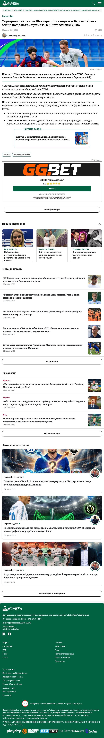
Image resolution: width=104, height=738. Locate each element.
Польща (6, 380)
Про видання (9, 669)
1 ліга (5, 654)
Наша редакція (9, 691)
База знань (60, 661)
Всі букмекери (52, 209)
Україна (6, 398)
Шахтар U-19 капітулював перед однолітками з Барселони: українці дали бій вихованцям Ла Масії (42, 138)
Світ (5, 415)
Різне (57, 650)
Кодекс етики (9, 688)
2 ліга (5, 657)
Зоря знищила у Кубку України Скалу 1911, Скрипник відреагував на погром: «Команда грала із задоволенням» (41, 330)
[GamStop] (49, 731)
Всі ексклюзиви (52, 433)
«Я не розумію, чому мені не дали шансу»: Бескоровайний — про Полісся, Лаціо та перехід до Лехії (43, 386)
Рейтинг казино (62, 657)
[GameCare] (91, 731)
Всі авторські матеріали (52, 593)
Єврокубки (7, 16)
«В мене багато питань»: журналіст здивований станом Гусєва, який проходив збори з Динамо (41, 296)
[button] (93, 3)
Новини (58, 642)
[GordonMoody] (30, 731)
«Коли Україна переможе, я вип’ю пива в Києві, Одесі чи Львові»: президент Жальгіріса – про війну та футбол (39, 420)
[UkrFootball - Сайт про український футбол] (10, 3)
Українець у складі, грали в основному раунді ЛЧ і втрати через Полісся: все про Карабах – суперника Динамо (51, 576)
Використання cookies (13, 677)
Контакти (7, 695)
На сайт (52, 189)
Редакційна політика (12, 684)
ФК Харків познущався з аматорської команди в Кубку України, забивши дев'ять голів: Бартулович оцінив (44, 280)
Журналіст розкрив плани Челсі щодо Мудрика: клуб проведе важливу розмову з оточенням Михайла (42, 346)
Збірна (5, 642)
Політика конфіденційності (15, 673)
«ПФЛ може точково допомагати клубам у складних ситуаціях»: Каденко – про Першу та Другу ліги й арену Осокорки (44, 403)
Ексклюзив (60, 646)
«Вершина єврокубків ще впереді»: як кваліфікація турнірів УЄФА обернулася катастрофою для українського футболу (50, 529)
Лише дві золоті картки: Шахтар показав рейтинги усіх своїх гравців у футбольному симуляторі (42, 313)
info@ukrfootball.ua (11, 629)
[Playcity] (14, 731)
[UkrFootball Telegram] (9, 634)
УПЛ (4, 650)
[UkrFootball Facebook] (4, 634)
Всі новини (52, 361)
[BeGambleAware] (71, 731)
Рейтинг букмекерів (64, 654)
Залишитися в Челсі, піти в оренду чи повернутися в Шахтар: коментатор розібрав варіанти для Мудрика (47, 483)
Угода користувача (11, 680)
